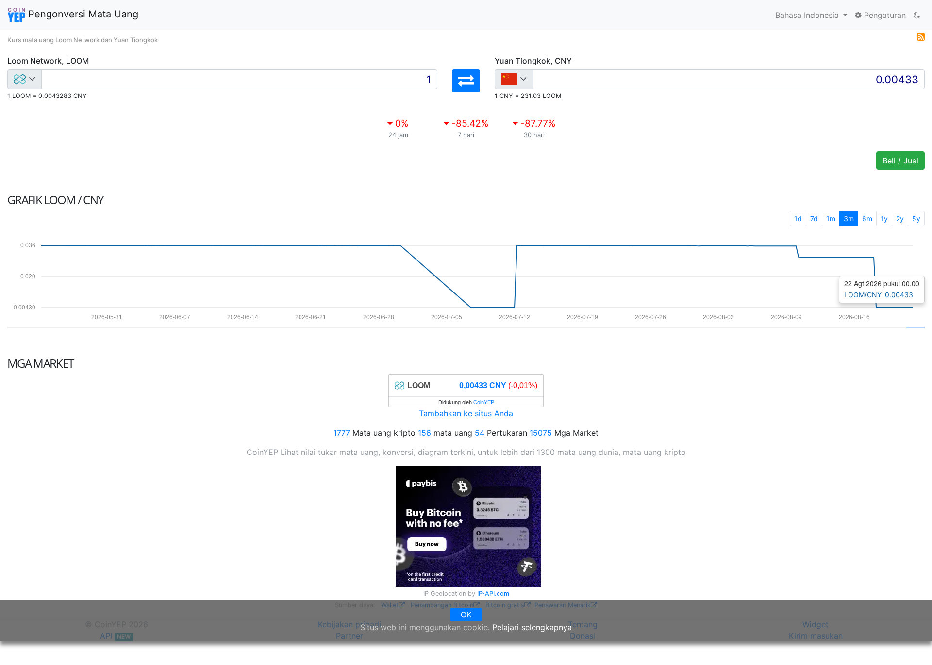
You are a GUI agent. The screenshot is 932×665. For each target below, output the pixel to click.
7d (814, 218)
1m (830, 218)
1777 (341, 433)
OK (466, 614)
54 (479, 433)
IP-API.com (493, 593)
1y (884, 218)
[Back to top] (910, 644)
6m (867, 218)
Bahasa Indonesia (808, 15)
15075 (541, 433)
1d (798, 218)
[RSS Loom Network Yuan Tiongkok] (921, 36)
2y (900, 218)
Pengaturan (884, 15)
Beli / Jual (900, 160)
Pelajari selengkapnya (532, 627)
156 (424, 433)
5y (916, 218)
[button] (466, 80)
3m (849, 218)
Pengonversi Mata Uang (81, 14)
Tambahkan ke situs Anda (466, 413)
